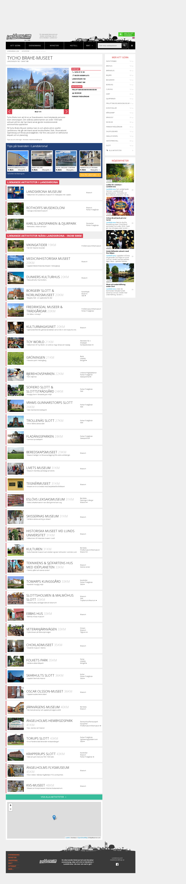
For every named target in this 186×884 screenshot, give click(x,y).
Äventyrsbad (111, 61)
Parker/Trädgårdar (114, 127)
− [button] (10, 809)
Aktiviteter (25, 51)
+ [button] (10, 805)
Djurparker (110, 99)
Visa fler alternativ (89, 174)
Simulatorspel (112, 136)
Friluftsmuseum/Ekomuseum (117, 103)
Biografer (110, 80)
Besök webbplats (82, 75)
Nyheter (54, 45)
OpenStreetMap (83, 838)
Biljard (109, 75)
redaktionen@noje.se (117, 860)
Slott (108, 145)
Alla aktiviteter (115, 150)
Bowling (109, 85)
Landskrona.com (13, 51)
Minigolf (109, 117)
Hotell (74, 45)
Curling (109, 89)
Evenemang (35, 45)
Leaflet (68, 838)
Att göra (15, 45)
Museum (109, 122)
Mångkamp (110, 113)
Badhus (109, 66)
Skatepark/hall (112, 141)
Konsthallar (111, 108)
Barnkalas (110, 70)
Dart (108, 94)
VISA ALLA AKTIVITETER (52, 797)
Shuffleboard (112, 131)
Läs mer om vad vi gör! (83, 864)
